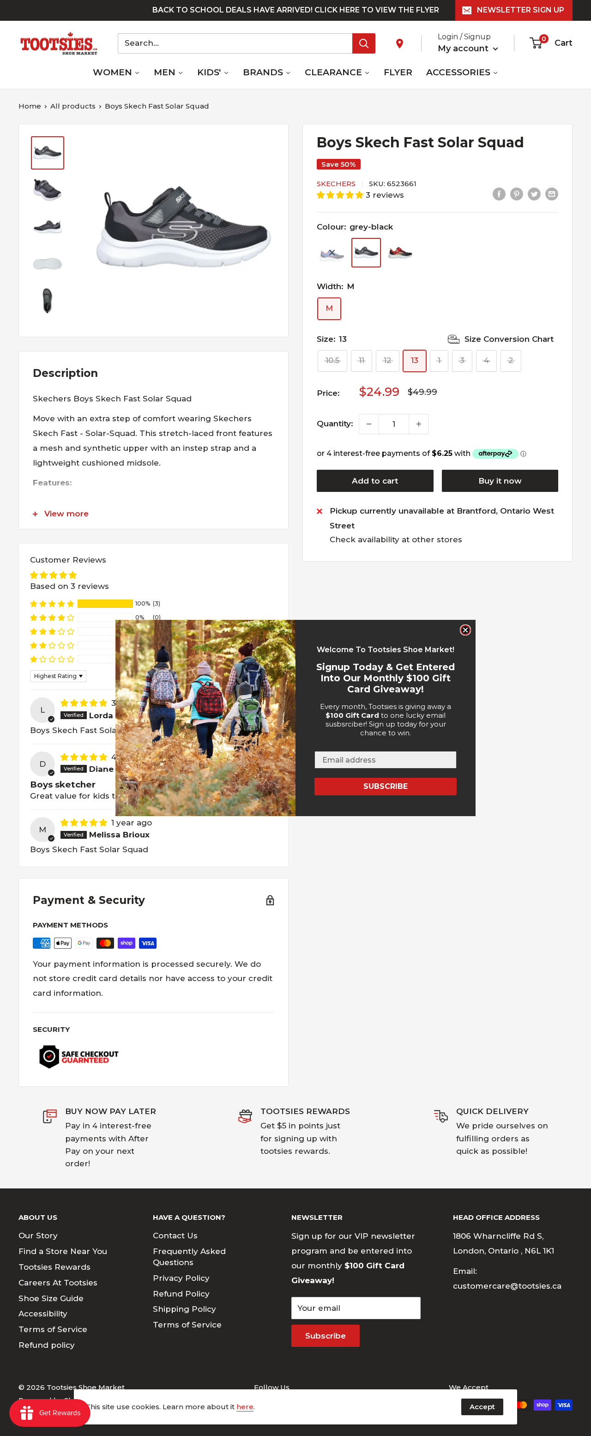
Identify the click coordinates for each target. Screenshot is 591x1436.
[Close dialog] (465, 630)
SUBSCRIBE (385, 786)
